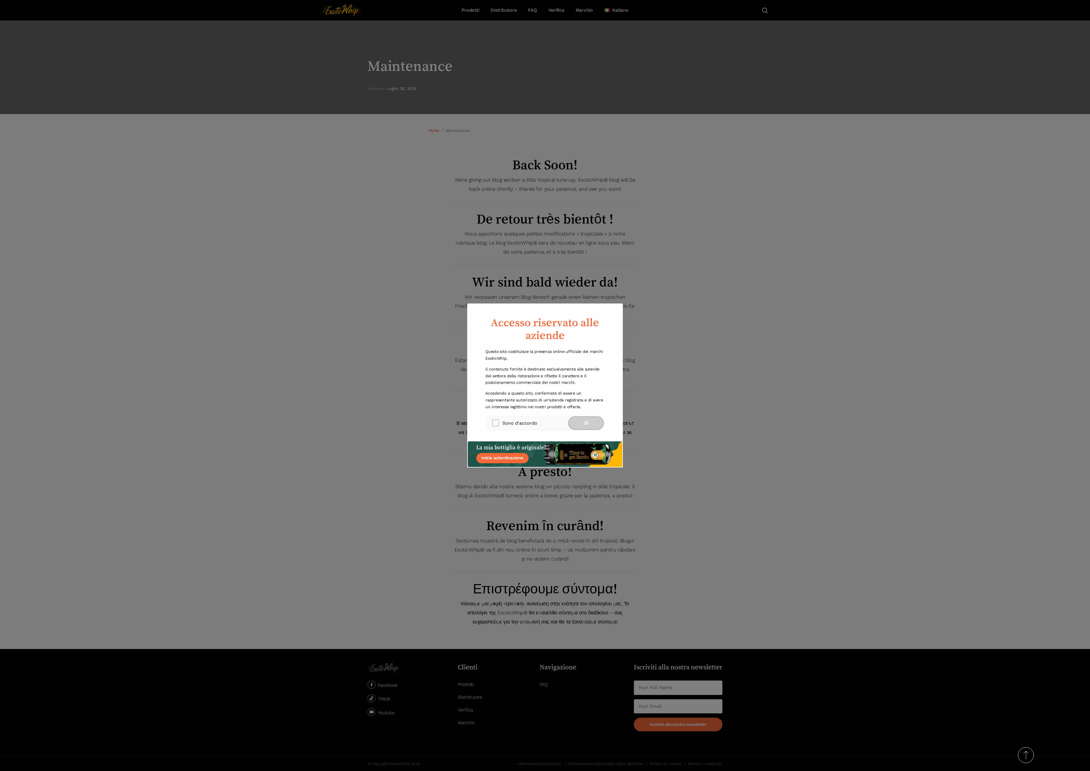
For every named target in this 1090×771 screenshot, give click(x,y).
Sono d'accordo (519, 423)
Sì (586, 423)
